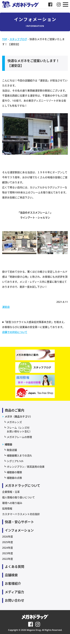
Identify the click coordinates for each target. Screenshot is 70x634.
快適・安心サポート (19, 522)
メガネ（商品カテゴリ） (18, 416)
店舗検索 (11, 575)
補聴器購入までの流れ (19, 455)
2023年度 (7, 553)
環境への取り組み (12, 503)
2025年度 (7, 542)
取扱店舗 (12, 450)
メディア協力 (14, 592)
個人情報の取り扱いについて (18, 497)
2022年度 (7, 559)
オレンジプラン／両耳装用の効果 (26, 466)
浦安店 (6, 307)
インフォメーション (19, 530)
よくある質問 (14, 566)
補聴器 (8, 444)
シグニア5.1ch (15, 461)
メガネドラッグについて (22, 485)
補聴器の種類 (14, 472)
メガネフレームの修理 (19, 437)
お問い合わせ (14, 600)
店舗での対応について (14, 332)
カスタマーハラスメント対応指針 (21, 514)
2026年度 (7, 536)
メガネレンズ (14, 422)
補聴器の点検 (14, 477)
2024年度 (7, 547)
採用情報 (7, 508)
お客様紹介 (13, 583)
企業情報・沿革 (11, 491)
